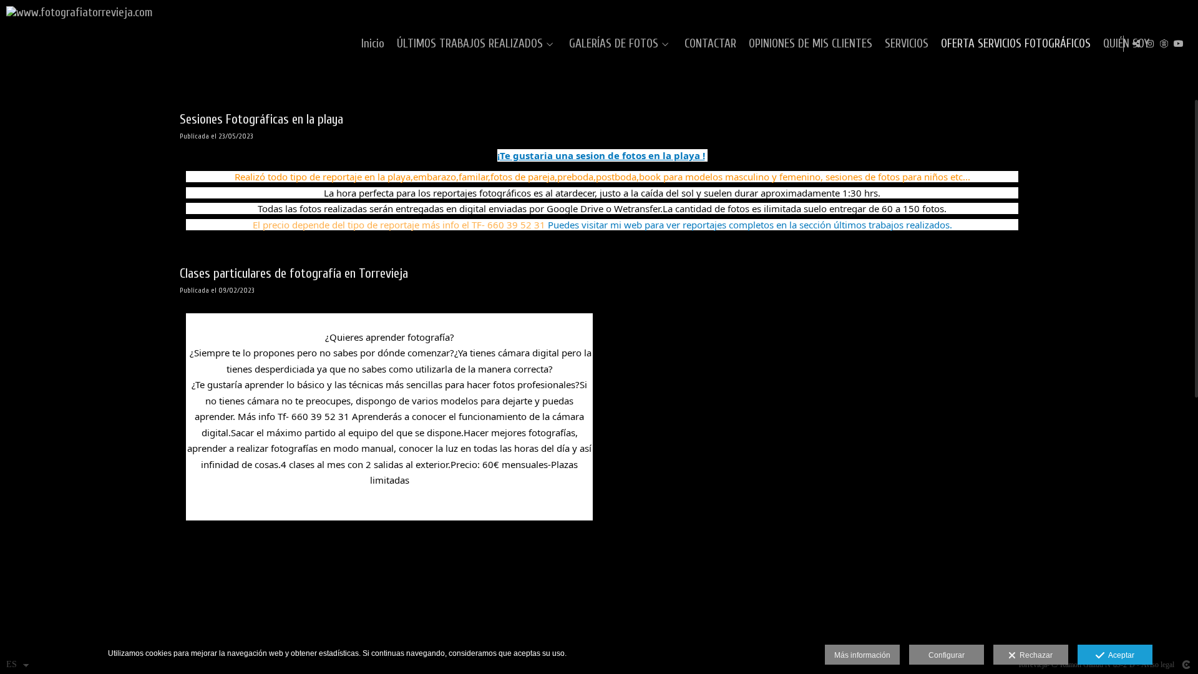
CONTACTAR (710, 44)
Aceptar (1119, 655)
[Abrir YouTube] (1178, 43)
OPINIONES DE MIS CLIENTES (810, 44)
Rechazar (1034, 655)
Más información (862, 655)
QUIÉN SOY (1126, 44)
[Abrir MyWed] (1164, 43)
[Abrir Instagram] (1150, 43)
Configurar (946, 655)
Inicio (372, 44)
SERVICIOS (906, 44)
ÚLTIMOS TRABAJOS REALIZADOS (470, 44)
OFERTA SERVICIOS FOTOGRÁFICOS (1016, 44)
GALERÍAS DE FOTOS (613, 44)
